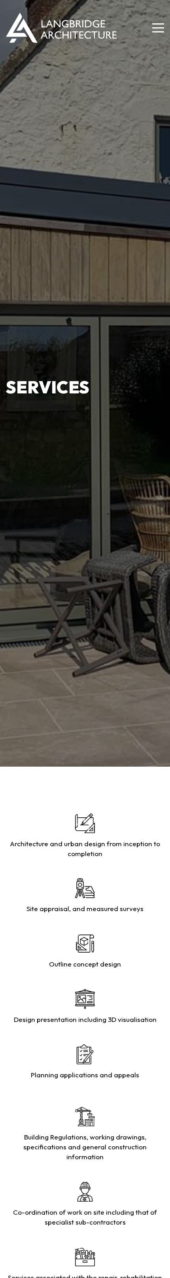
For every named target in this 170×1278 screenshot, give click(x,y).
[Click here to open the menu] (158, 27)
